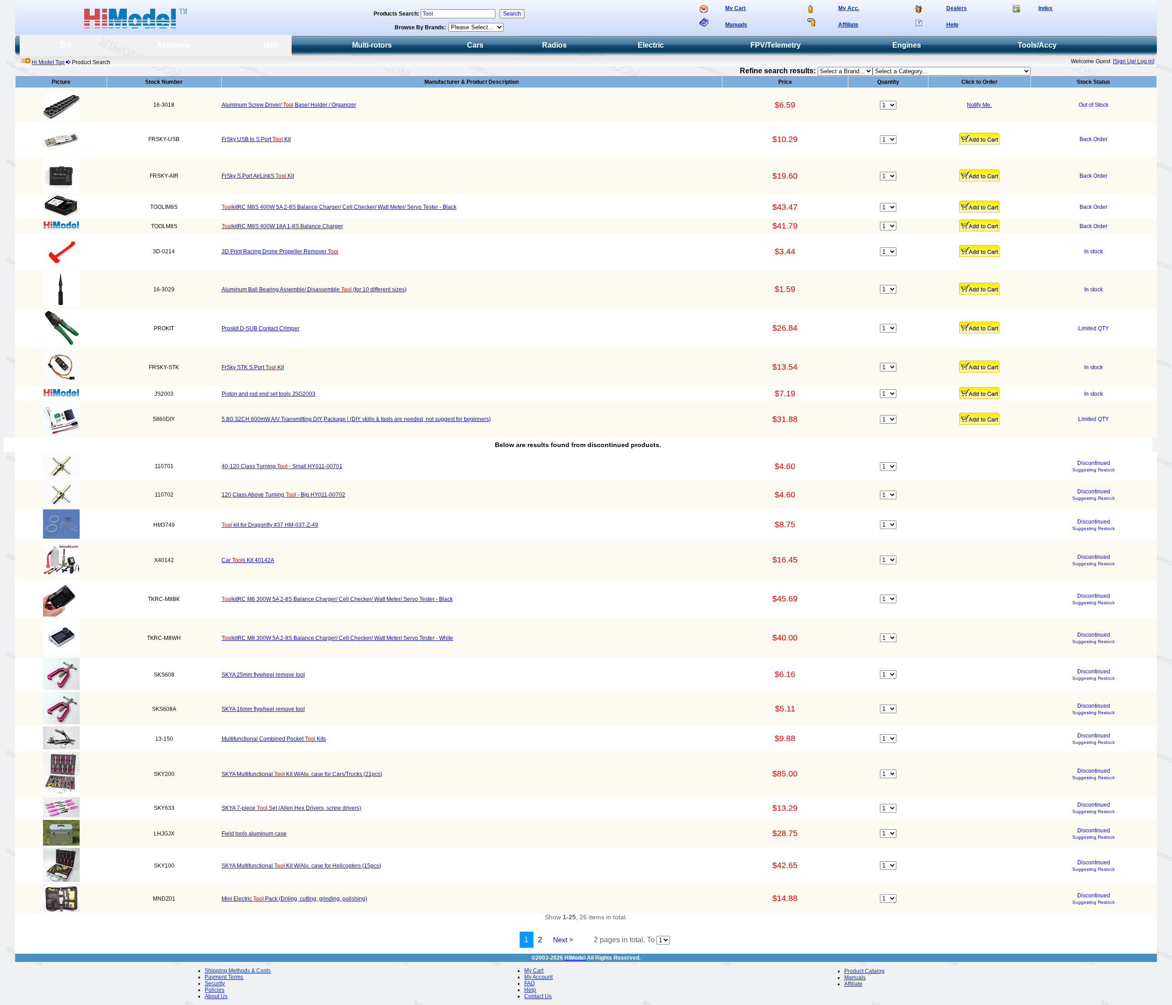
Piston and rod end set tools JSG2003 (268, 394)
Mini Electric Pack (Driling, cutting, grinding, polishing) (294, 899)
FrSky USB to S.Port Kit (256, 139)
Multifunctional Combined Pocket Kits (274, 739)
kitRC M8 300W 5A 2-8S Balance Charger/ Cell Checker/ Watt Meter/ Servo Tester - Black (337, 599)
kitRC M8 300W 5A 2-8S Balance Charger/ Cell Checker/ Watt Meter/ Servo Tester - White (337, 638)
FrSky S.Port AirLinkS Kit (258, 176)
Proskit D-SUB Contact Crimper (260, 328)
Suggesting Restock (1093, 469)
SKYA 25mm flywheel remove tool (263, 675)
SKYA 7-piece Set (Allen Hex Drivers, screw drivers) (291, 808)
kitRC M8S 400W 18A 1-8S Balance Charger (282, 226)
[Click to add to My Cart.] (979, 139)
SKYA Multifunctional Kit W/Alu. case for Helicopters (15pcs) (301, 866)
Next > (563, 940)
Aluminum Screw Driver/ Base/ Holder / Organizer (289, 105)
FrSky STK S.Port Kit (253, 367)
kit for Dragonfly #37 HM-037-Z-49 (270, 525)
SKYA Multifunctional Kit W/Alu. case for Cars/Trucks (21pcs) (302, 774)
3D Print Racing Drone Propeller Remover (280, 251)
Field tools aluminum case (254, 833)
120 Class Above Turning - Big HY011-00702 (283, 495)
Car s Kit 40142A (248, 560)
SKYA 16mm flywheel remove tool (263, 709)
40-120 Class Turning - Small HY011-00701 (282, 466)
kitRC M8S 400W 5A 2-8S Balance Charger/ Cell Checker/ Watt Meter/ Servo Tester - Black (339, 207)
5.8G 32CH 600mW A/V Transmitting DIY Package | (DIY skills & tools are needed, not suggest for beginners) (356, 419)
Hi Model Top (48, 62)
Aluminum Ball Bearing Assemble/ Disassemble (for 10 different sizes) (314, 289)
